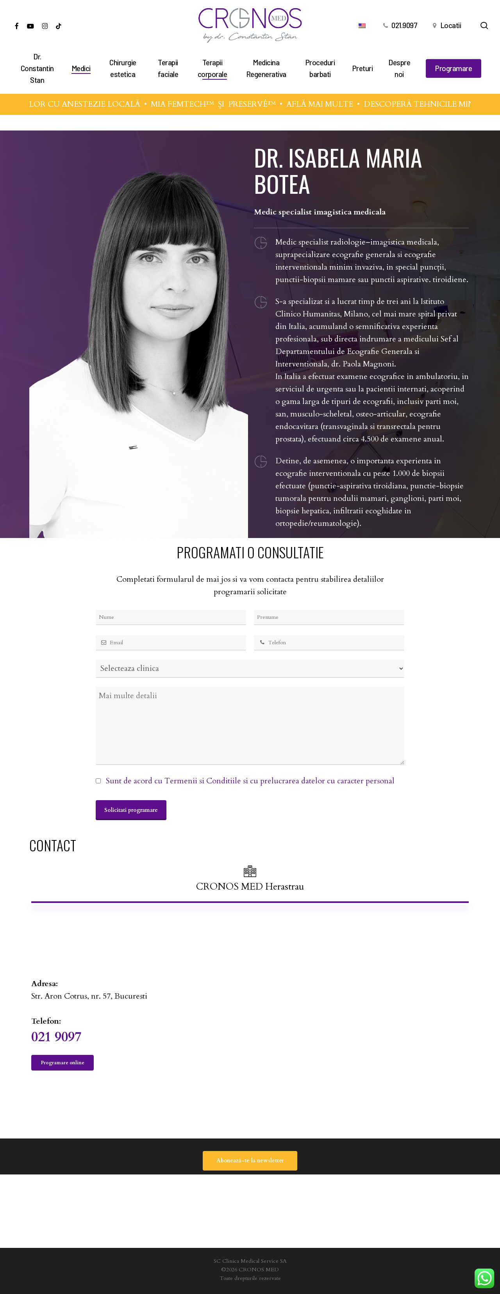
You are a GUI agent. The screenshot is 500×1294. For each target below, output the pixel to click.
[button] (250, 879)
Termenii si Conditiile (202, 781)
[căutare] (484, 25)
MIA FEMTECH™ (162, 104)
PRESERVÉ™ (231, 104)
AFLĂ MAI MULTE (299, 104)
